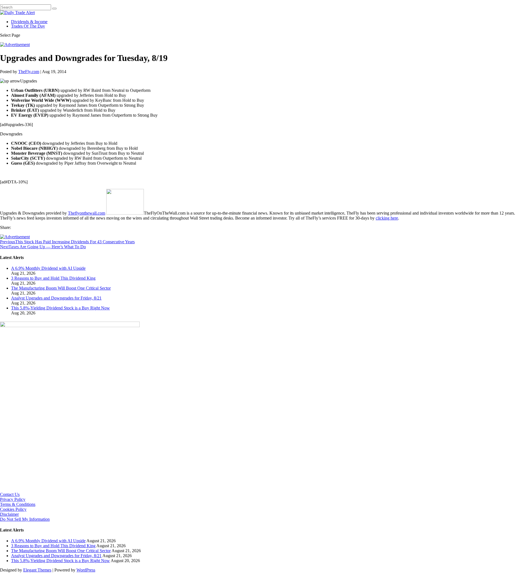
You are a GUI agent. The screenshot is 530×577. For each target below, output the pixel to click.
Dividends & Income (29, 21)
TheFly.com (28, 71)
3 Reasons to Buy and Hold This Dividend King (53, 278)
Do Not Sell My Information (25, 519)
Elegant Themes (37, 570)
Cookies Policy (13, 509)
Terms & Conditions (17, 504)
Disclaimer (9, 514)
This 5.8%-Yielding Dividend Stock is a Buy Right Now (60, 308)
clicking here (387, 218)
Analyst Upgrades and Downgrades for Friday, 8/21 (56, 298)
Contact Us (10, 494)
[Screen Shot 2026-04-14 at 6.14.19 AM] (70, 325)
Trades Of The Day (28, 26)
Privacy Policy (12, 499)
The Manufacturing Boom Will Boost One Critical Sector (61, 288)
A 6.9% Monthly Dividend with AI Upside (48, 268)
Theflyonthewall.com (86, 213)
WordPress (85, 570)
